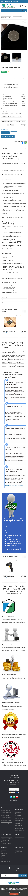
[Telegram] (24, 143)
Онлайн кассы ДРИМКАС (6, 812)
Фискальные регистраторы (6, 822)
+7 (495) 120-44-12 (5, 1)
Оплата (4, 300)
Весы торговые (18, 812)
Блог (2, 858)
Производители (4, 853)
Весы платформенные (19, 828)
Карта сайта (17, 850)
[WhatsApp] (26, 143)
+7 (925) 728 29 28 (13, 775)
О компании (3, 850)
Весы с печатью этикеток (20, 818)
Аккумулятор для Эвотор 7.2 (10, 331)
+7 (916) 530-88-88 (14, 777)
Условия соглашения (5, 851)
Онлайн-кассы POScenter (6, 820)
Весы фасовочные (19, 813)
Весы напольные (18, 823)
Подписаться (23, 875)
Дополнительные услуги (6, 108)
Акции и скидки (18, 852)
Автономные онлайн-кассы (6, 823)
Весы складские (18, 825)
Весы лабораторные (19, 820)
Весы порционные (18, 815)
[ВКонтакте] (22, 143)
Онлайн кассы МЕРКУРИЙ (6, 817)
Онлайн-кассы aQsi (5, 818)
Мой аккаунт (25, 11)
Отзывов (4, 297)
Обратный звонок (14, 1)
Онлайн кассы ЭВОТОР (5, 810)
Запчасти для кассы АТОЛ (6, 843)
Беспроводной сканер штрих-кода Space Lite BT (10, 576)
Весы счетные (18, 817)
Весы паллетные (18, 826)
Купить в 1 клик (5, 132)
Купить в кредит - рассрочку (7, 136)
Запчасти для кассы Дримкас (7, 838)
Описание (4, 148)
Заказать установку (14, 549)
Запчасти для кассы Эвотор (6, 837)
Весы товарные (18, 821)
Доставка (4, 302)
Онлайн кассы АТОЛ (5, 813)
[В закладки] (22, 21)
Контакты (3, 856)
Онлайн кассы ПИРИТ (5, 815)
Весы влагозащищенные (20, 830)
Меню (4, 10)
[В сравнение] (25, 21)
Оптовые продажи (18, 851)
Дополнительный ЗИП (7, 92)
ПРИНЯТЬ (14, 894)
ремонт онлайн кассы (18, 417)
